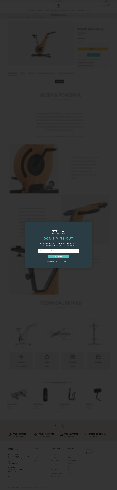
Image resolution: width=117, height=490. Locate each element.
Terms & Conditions (60, 261)
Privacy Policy (68, 261)
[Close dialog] (89, 224)
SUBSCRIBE (58, 256)
